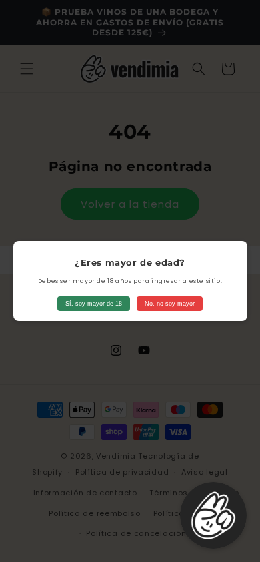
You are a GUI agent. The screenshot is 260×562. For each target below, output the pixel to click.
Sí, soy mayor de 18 (93, 303)
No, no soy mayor (170, 303)
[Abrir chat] (213, 515)
